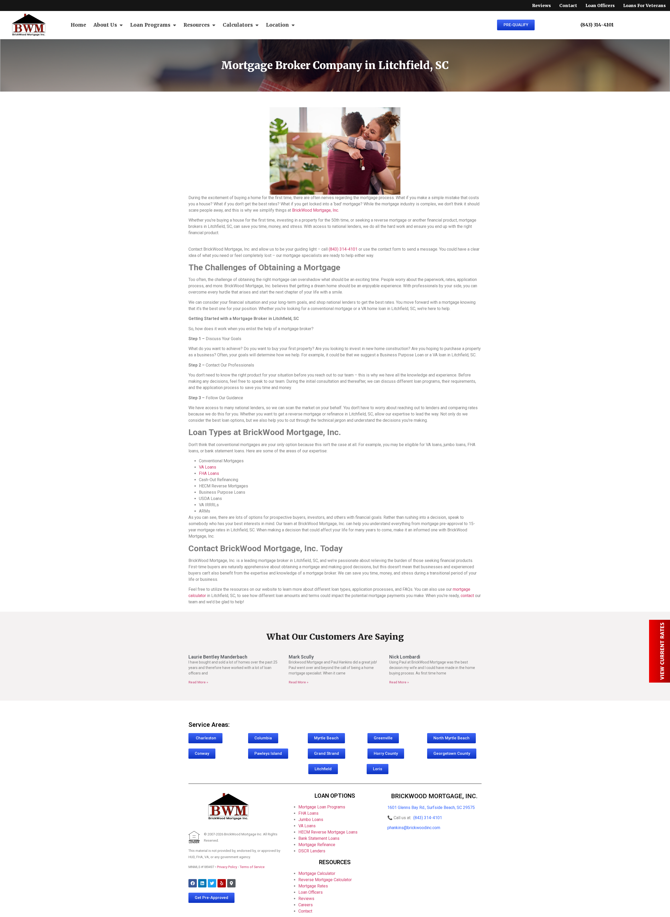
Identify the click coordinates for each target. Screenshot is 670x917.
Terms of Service (252, 867)
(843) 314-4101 (427, 817)
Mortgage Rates (313, 886)
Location (277, 25)
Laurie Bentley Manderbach (217, 657)
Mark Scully (301, 657)
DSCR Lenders (311, 850)
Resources (196, 25)
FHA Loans (308, 813)
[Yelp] (221, 883)
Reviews (541, 5)
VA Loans (307, 825)
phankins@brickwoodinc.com (413, 827)
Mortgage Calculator (316, 873)
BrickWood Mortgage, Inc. (434, 796)
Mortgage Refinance (316, 844)
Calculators (238, 25)
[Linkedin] (202, 883)
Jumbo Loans (310, 819)
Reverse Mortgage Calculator (325, 879)
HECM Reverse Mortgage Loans (328, 832)
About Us (105, 25)
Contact (568, 5)
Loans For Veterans (644, 5)
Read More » (198, 682)
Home (78, 25)
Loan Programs (150, 25)
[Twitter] (212, 883)
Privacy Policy (227, 867)
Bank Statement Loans (318, 838)
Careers (305, 904)
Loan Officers (600, 5)
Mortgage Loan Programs (321, 807)
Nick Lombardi (404, 657)
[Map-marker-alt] (231, 883)
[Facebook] (192, 883)
